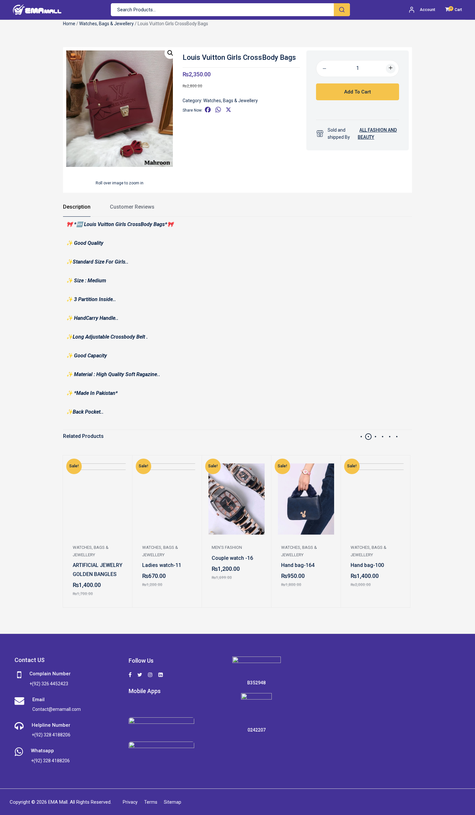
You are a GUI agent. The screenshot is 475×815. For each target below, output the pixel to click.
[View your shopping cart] (447, 9)
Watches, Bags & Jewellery (106, 23)
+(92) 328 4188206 (51, 734)
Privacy (130, 802)
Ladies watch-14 (439, 565)
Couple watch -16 (232, 558)
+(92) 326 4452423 (48, 683)
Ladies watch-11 (161, 565)
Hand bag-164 (297, 565)
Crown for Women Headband (25, 569)
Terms (150, 802)
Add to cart (357, 92)
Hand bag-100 (367, 565)
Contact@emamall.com (56, 709)
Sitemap (172, 802)
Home (69, 23)
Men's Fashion (227, 547)
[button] (170, 53)
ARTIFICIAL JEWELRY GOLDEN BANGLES (97, 569)
